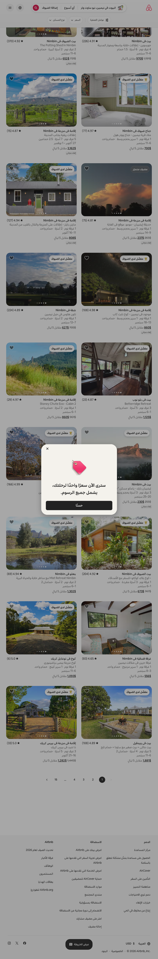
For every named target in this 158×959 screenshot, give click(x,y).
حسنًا (79, 505)
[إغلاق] (47, 448)
